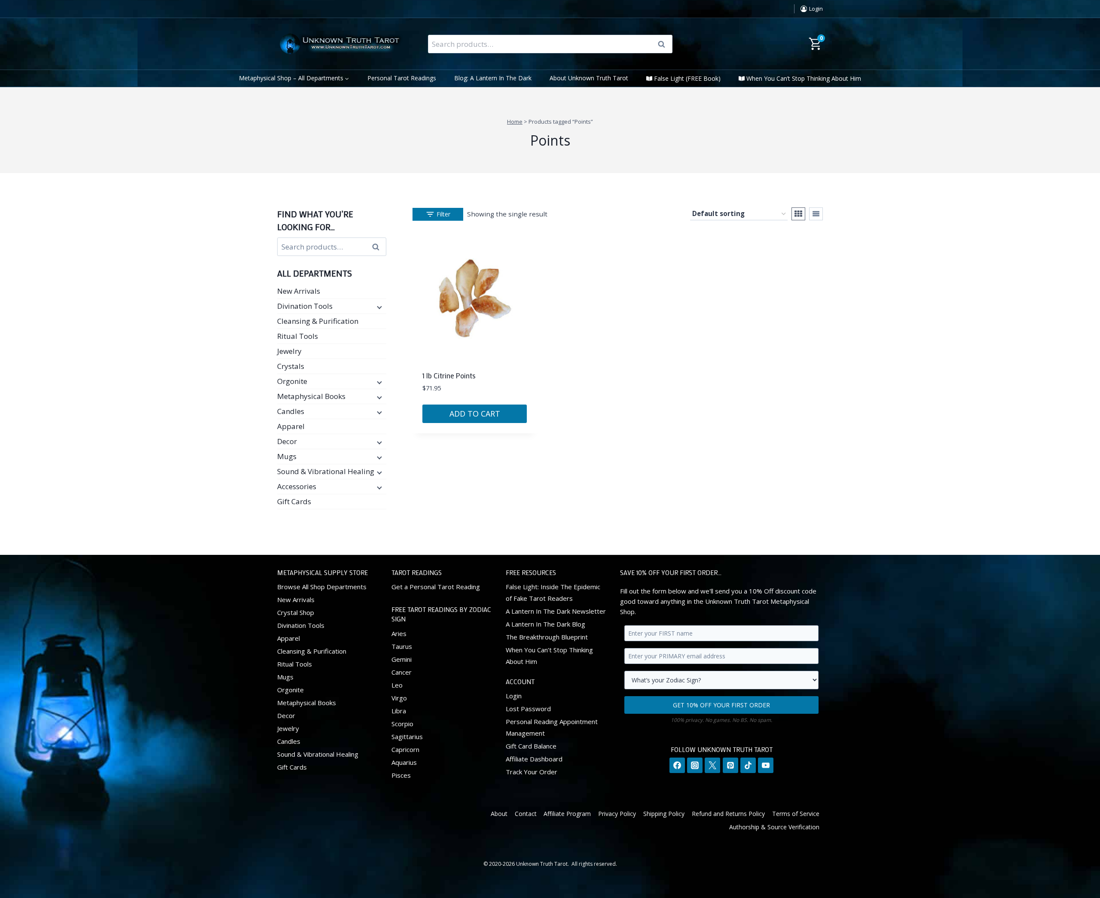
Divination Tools (305, 306)
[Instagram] (695, 765)
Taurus (401, 646)
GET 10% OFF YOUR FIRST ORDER (721, 705)
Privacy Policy (617, 814)
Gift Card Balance (531, 746)
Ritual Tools (297, 336)
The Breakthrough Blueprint (547, 637)
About (499, 814)
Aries (398, 633)
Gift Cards (294, 501)
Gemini (401, 659)
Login (514, 695)
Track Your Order (531, 771)
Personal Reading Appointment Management (552, 727)
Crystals (290, 366)
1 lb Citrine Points (449, 375)
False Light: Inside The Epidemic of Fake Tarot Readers (553, 592)
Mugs (286, 456)
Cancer (401, 672)
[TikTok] (748, 765)
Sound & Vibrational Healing (325, 471)
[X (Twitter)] (712, 765)
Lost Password (528, 708)
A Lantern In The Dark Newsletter (556, 611)
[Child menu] (378, 306)
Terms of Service (795, 814)
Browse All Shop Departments (322, 586)
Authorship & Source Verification (774, 827)
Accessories (296, 486)
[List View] (816, 213)
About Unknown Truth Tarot (589, 78)
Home (514, 121)
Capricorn (405, 749)
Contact (526, 814)
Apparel (291, 426)
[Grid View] (798, 213)
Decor (287, 441)
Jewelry (289, 351)
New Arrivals (298, 291)
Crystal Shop (295, 612)
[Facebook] (677, 765)
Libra (398, 710)
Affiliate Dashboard (534, 759)
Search (664, 44)
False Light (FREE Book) (687, 78)
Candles (290, 411)
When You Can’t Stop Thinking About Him (803, 78)
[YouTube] (765, 765)
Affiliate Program (567, 814)
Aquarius (404, 762)
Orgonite (292, 381)
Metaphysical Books (311, 396)
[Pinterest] (730, 765)
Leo (397, 685)
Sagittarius (407, 736)
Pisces (401, 775)
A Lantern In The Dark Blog (545, 624)
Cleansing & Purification (317, 321)
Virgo (399, 698)
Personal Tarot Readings (401, 78)
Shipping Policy (663, 814)
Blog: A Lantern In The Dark (493, 78)
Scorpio (402, 723)
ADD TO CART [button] (474, 413)
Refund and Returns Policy (728, 814)
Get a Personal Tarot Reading (435, 586)
